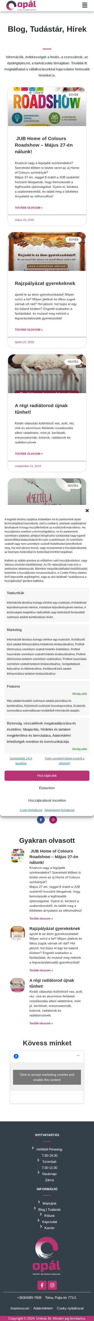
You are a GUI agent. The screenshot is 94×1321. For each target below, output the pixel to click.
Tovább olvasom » (29, 207)
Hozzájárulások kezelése (47, 800)
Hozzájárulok (47, 775)
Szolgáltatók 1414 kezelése (21, 761)
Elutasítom (47, 788)
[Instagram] (53, 820)
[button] (87, 510)
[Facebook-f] (41, 820)
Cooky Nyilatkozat (31, 810)
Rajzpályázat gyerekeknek (45, 283)
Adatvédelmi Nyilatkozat (59, 810)
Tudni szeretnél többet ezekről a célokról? (64, 761)
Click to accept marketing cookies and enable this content (47, 1077)
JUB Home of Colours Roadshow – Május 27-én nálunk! (44, 145)
